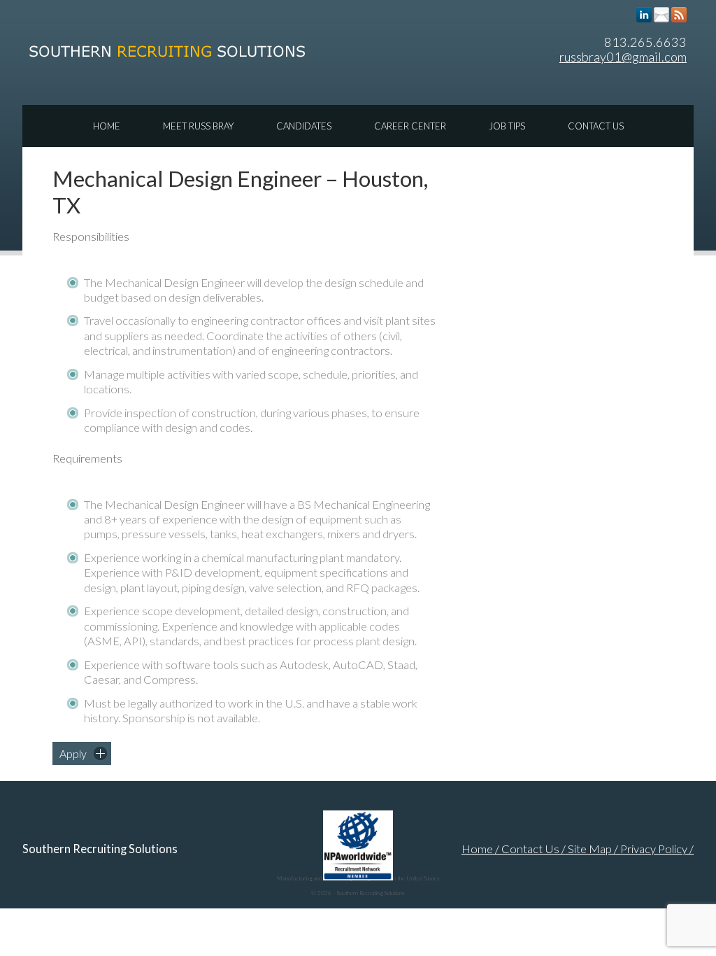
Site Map (590, 849)
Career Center (410, 126)
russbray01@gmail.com (623, 56)
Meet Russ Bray (198, 126)
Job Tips (507, 126)
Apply (73, 753)
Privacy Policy (653, 849)
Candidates (303, 126)
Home (106, 126)
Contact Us (596, 126)
